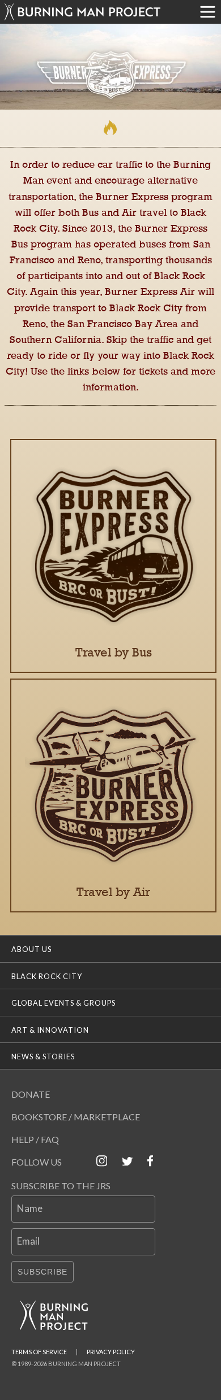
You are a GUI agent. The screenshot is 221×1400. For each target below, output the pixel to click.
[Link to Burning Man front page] (97, 11)
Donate (30, 1094)
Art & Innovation (50, 1029)
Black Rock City (46, 976)
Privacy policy (111, 1351)
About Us (31, 949)
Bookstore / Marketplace (75, 1116)
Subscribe (42, 1271)
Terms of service (39, 1351)
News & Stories (43, 1056)
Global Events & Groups (63, 1002)
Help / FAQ (35, 1139)
